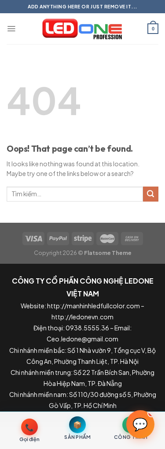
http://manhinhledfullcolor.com (93, 306)
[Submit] (150, 194)
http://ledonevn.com (82, 317)
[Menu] (11, 29)
